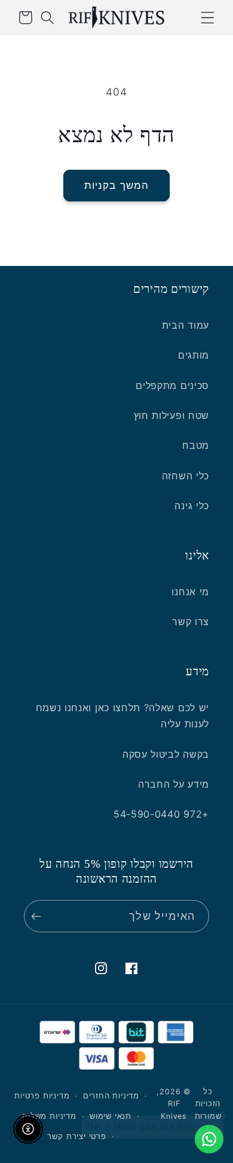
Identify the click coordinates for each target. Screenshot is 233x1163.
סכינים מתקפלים (172, 385)
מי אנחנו (190, 592)
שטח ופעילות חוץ (171, 415)
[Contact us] (209, 1139)
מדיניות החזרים (111, 1095)
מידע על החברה (173, 784)
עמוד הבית (185, 325)
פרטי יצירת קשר (76, 1136)
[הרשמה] (39, 916)
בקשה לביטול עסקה (165, 754)
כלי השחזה (185, 476)
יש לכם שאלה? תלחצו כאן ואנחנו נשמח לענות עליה (122, 716)
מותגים (193, 355)
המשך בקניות (116, 185)
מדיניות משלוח (49, 1116)
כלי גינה (191, 506)
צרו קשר (190, 622)
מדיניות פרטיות (41, 1095)
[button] (207, 17)
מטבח (195, 445)
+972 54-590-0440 (161, 814)
